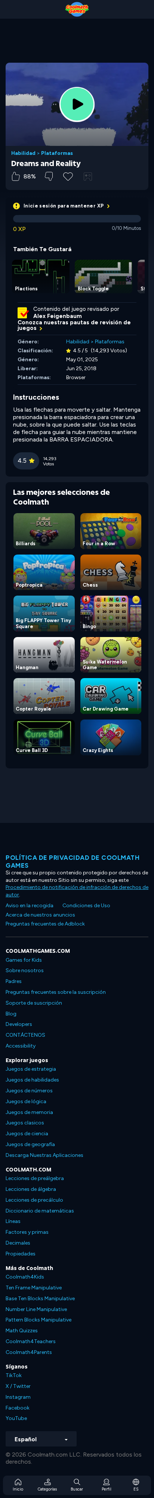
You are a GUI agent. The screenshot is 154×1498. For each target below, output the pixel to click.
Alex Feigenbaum (57, 316)
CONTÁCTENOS (25, 1035)
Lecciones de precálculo (34, 1200)
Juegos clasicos (25, 1123)
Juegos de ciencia (27, 1133)
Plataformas (57, 153)
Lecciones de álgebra (31, 1189)
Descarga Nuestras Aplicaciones (44, 1155)
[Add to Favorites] (68, 176)
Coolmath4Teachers (31, 1341)
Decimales (18, 1243)
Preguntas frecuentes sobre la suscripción (56, 992)
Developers (19, 1024)
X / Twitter (18, 1386)
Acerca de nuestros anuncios (40, 915)
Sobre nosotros (25, 970)
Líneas (13, 1221)
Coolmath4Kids (25, 1277)
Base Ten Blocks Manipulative (40, 1298)
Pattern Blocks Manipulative (38, 1320)
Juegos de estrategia (31, 1069)
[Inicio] (77, 9)
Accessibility (21, 1046)
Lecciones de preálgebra (35, 1178)
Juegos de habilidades (32, 1080)
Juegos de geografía (30, 1144)
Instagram (18, 1397)
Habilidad (23, 153)
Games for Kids (24, 960)
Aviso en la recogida (29, 905)
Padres (14, 981)
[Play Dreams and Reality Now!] (77, 104)
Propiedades (21, 1254)
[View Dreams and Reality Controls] (88, 176)
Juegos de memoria (29, 1112)
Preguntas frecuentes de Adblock (45, 924)
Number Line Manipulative (36, 1309)
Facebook (18, 1408)
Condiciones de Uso (86, 905)
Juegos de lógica (26, 1101)
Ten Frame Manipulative (34, 1288)
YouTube (16, 1418)
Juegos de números (29, 1090)
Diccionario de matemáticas (40, 1211)
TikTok (14, 1375)
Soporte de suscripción (34, 1003)
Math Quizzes (22, 1330)
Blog (11, 1014)
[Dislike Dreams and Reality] (48, 176)
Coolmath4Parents (29, 1352)
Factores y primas (27, 1232)
